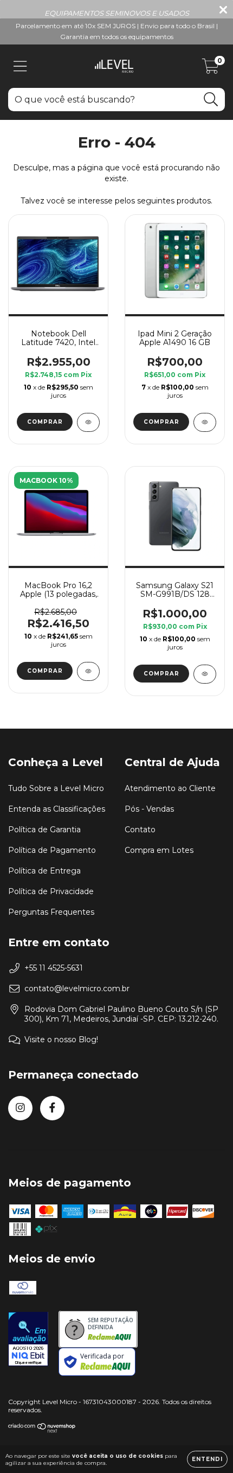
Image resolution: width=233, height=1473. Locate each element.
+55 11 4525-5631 (53, 968)
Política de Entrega (44, 871)
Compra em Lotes (159, 850)
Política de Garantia (44, 829)
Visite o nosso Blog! (61, 1039)
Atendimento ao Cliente (170, 788)
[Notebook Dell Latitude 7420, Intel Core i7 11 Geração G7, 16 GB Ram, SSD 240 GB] (88, 422)
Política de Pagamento (52, 850)
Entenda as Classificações (56, 809)
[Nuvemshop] (42, 1430)
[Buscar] (211, 99)
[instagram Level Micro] (20, 1108)
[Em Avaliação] (28, 1340)
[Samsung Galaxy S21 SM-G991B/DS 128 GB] (204, 674)
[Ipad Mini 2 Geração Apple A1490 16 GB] (204, 422)
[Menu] (20, 66)
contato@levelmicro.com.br (77, 988)
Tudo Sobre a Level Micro (56, 788)
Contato (140, 829)
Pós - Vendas (149, 809)
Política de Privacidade (51, 891)
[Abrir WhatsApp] (206, 1445)
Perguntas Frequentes (51, 912)
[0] (210, 69)
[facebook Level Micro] (52, 1108)
